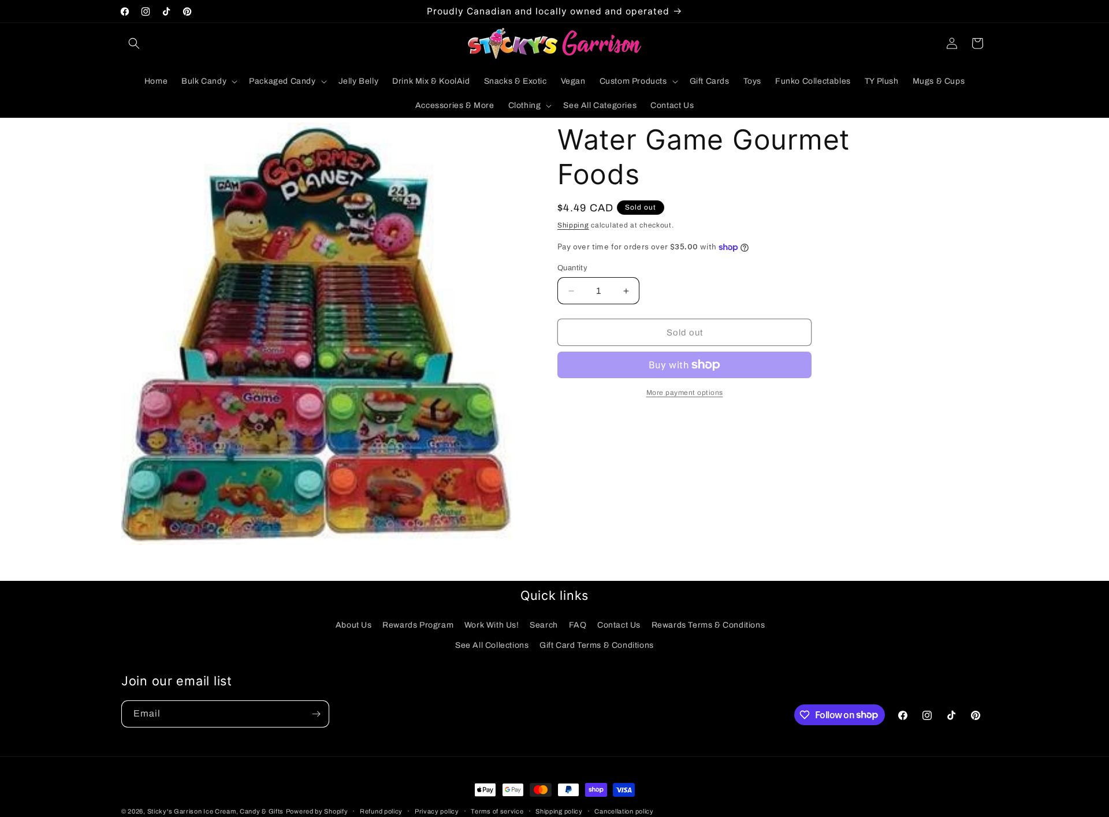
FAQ (578, 625)
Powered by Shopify (317, 811)
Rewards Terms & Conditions (708, 625)
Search (544, 625)
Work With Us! (491, 625)
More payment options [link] (684, 393)
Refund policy (381, 810)
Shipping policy (559, 810)
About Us (354, 625)
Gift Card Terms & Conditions (596, 645)
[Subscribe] (316, 714)
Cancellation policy (623, 810)
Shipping (573, 225)
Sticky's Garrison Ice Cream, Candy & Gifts (215, 811)
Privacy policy (437, 810)
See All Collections (492, 645)
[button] (134, 43)
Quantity (572, 268)
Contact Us (619, 625)
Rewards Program (417, 625)
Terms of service (497, 810)
